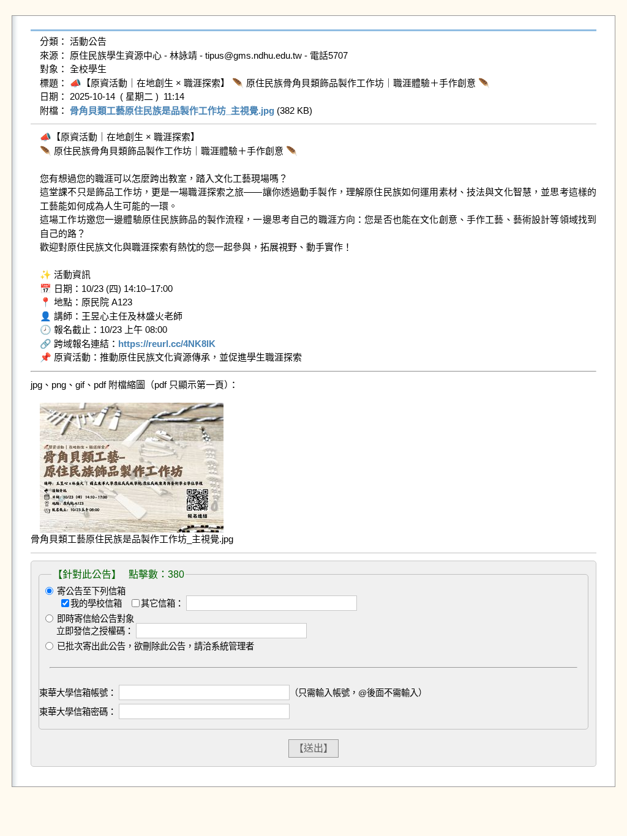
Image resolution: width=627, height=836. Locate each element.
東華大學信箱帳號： (77, 693)
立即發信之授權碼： (94, 631)
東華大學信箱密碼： (77, 712)
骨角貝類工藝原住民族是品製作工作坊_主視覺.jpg (172, 110)
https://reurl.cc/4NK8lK (167, 343)
